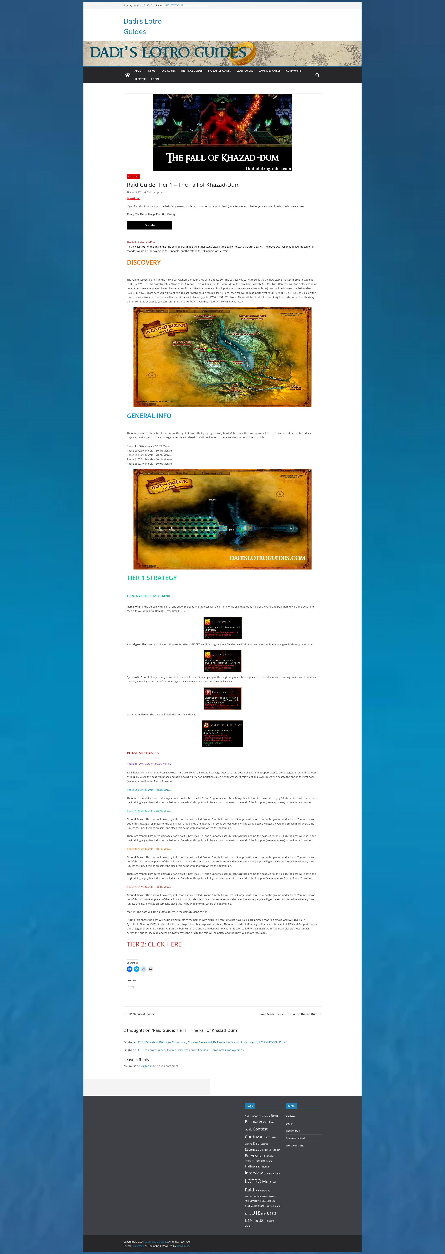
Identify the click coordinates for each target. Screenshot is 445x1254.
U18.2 (271, 1213)
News (151, 70)
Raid (249, 1190)
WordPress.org (295, 1145)
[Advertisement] (146, 1087)
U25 (272, 1221)
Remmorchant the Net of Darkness (260, 1196)
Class (265, 1122)
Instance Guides (192, 70)
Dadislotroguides (155, 192)
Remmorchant (262, 1190)
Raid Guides (168, 70)
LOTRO (253, 1181)
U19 (248, 1220)
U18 (256, 1213)
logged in (147, 1066)
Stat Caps (251, 1206)
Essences (252, 1149)
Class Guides (244, 70)
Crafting (248, 1144)
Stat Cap (271, 1200)
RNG (247, 1201)
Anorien (256, 1116)
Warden (248, 1226)
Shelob (263, 1201)
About (139, 70)
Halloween (253, 1166)
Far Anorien (254, 1155)
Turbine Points (272, 1205)
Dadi (256, 1143)
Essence (264, 1144)
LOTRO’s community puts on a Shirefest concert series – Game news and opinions (190, 1050)
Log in (289, 1123)
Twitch (248, 1214)
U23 (268, 1221)
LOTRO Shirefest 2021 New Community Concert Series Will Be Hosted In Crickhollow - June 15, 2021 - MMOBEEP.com (212, 1042)
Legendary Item (272, 1173)
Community (293, 70)
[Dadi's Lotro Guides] (127, 75)
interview (254, 1173)
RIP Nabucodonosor (141, 1014)
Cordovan (254, 1136)
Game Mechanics (270, 70)
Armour (266, 1116)
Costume (270, 1137)
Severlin (254, 1201)
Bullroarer (253, 1121)
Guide (269, 1160)
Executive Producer (270, 1149)
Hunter (266, 1166)
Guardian (260, 1161)
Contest (260, 1129)
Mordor (269, 1181)
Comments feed (295, 1138)
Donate (150, 225)
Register (140, 79)
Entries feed (293, 1131)
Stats (261, 1206)
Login (155, 79)
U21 (262, 1220)
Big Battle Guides (219, 70)
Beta (274, 1115)
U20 (255, 1221)
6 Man (248, 1116)
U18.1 (263, 1214)
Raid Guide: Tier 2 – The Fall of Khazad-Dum (288, 1014)
